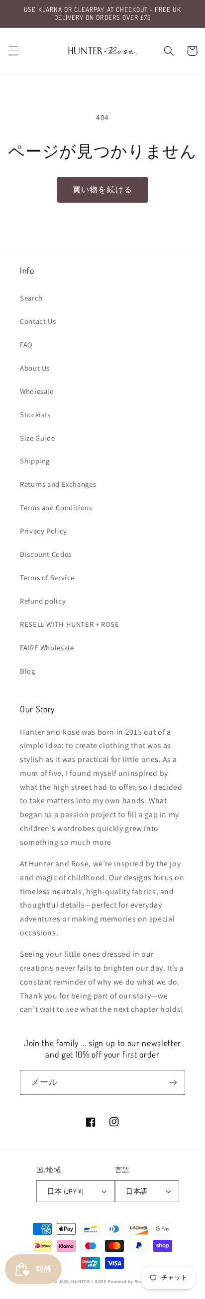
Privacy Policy (43, 530)
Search (31, 298)
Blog (27, 671)
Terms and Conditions (56, 507)
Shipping (35, 460)
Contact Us (38, 321)
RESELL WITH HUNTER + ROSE (69, 624)
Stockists (35, 414)
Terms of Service (47, 577)
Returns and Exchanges (58, 484)
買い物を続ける (102, 189)
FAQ (26, 344)
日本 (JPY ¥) (65, 1191)
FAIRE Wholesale (47, 647)
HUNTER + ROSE (89, 1282)
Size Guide (37, 438)
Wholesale (37, 391)
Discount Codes (46, 554)
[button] (12, 50)
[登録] (173, 1082)
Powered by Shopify (129, 1282)
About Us (35, 368)
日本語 (136, 1191)
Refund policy (43, 601)
